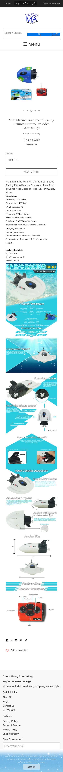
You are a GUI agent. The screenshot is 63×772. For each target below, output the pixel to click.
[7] (35, 110)
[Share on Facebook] (7, 640)
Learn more (39, 762)
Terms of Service (12, 725)
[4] (24, 110)
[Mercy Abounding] (31, 18)
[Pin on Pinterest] (16, 640)
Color (9, 153)
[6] (31, 110)
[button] (25, 640)
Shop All (7, 697)
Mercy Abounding (31, 134)
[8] (39, 110)
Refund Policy (10, 729)
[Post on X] (11, 640)
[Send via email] (20, 640)
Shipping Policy (11, 733)
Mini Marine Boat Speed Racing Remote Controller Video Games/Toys (31, 124)
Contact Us (9, 705)
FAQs (6, 701)
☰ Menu (31, 44)
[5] (28, 110)
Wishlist (10, 710)
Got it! (31, 766)
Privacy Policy (10, 721)
